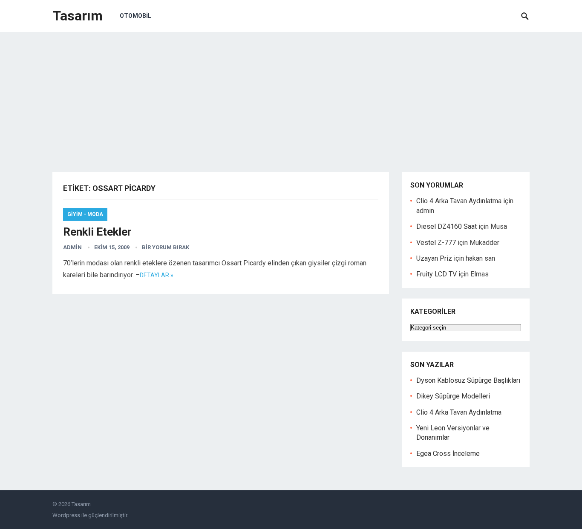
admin (72, 247)
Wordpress (66, 515)
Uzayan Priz (434, 258)
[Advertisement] (291, 95)
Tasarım (77, 16)
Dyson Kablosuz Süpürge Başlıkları (468, 380)
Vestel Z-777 (436, 243)
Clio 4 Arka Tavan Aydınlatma (458, 201)
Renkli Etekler (97, 231)
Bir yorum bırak (165, 247)
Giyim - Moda (85, 214)
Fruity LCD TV (436, 274)
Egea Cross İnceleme (448, 453)
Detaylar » (156, 275)
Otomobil (135, 15)
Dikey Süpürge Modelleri (453, 396)
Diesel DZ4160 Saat (446, 226)
